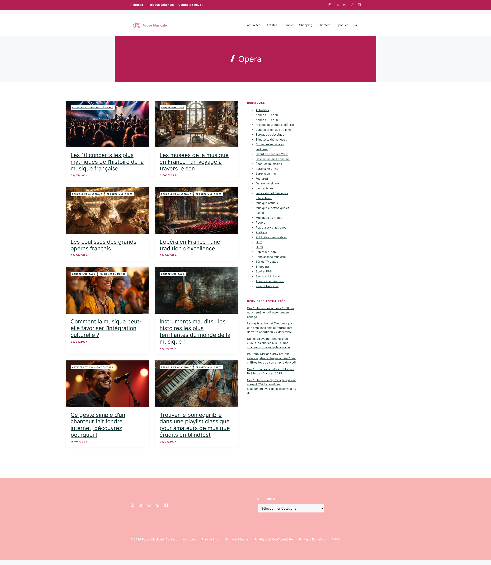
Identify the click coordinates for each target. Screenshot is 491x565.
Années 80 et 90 (267, 120)
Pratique (261, 232)
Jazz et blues (265, 188)
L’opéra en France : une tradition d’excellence (190, 245)
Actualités (253, 25)
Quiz (259, 242)
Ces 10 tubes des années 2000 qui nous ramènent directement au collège (270, 312)
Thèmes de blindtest (270, 281)
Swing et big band (268, 276)
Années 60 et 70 (267, 115)
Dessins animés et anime (273, 159)
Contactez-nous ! (190, 5)
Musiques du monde (113, 274)
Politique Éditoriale (160, 5)
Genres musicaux (172, 107)
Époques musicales (120, 194)
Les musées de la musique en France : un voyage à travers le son (194, 162)
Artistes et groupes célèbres (92, 107)
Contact (171, 539)
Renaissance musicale (271, 257)
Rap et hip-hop (266, 252)
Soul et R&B (264, 271)
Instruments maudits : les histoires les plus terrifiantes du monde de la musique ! (195, 331)
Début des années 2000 (272, 154)
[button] (356, 25)
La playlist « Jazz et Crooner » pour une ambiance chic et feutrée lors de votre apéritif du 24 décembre (271, 328)
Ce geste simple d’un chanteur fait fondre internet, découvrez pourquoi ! (98, 424)
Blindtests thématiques (271, 139)
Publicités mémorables (271, 237)
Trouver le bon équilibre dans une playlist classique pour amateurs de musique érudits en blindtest (195, 424)
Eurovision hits (266, 174)
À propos (136, 5)
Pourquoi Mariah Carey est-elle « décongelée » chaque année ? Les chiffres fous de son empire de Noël (271, 358)
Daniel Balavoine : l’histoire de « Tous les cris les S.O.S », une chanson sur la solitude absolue (268, 343)
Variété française (267, 286)
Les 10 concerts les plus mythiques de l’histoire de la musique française (107, 162)
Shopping (305, 25)
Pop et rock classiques (271, 227)
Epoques (342, 25)
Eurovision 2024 (267, 169)
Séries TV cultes (267, 262)
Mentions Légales (236, 539)
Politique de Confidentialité (274, 539)
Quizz (259, 247)
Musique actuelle (267, 203)
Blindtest (324, 25)
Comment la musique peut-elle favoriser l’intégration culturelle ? (106, 328)
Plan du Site (210, 539)
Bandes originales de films (274, 130)
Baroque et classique (87, 194)
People (288, 25)
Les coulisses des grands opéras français (103, 245)
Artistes (272, 25)
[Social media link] (329, 4)
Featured (262, 178)
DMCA (335, 539)
